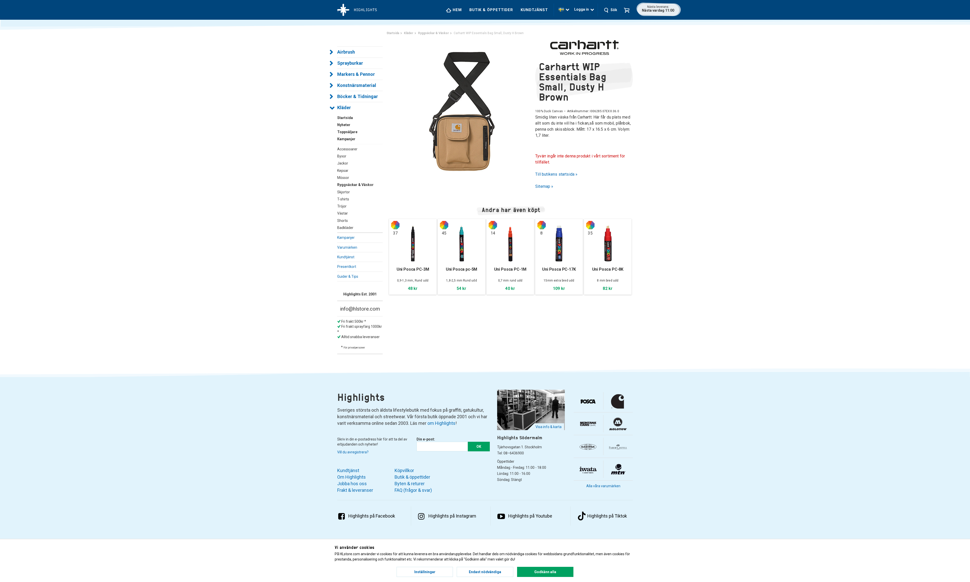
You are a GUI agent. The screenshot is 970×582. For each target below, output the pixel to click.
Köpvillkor (404, 470)
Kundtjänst (534, 10)
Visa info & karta (549, 427)
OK (478, 447)
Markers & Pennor (356, 74)
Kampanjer (346, 238)
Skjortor (343, 192)
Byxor (341, 156)
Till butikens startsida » (556, 174)
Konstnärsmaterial (356, 85)
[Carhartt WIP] (584, 47)
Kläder (344, 107)
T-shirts (343, 199)
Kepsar (342, 171)
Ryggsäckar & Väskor (355, 185)
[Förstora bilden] (462, 111)
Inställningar (424, 572)
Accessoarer (347, 149)
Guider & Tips (347, 276)
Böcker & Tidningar (357, 96)
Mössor (343, 178)
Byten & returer (410, 483)
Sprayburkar (350, 63)
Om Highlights (351, 477)
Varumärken (347, 247)
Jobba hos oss (352, 483)
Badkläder (345, 228)
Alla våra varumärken (603, 486)
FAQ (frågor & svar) (413, 490)
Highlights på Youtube (530, 516)
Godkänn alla (545, 572)
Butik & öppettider (491, 10)
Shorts (342, 221)
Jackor (342, 163)
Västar (342, 213)
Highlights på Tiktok (607, 516)
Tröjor (342, 206)
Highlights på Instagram (452, 516)
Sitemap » (544, 186)
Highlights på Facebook (371, 516)
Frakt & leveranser (355, 490)
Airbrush (346, 52)
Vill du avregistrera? (353, 452)
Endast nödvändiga (485, 572)
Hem (456, 10)
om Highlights (441, 423)
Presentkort (346, 267)
